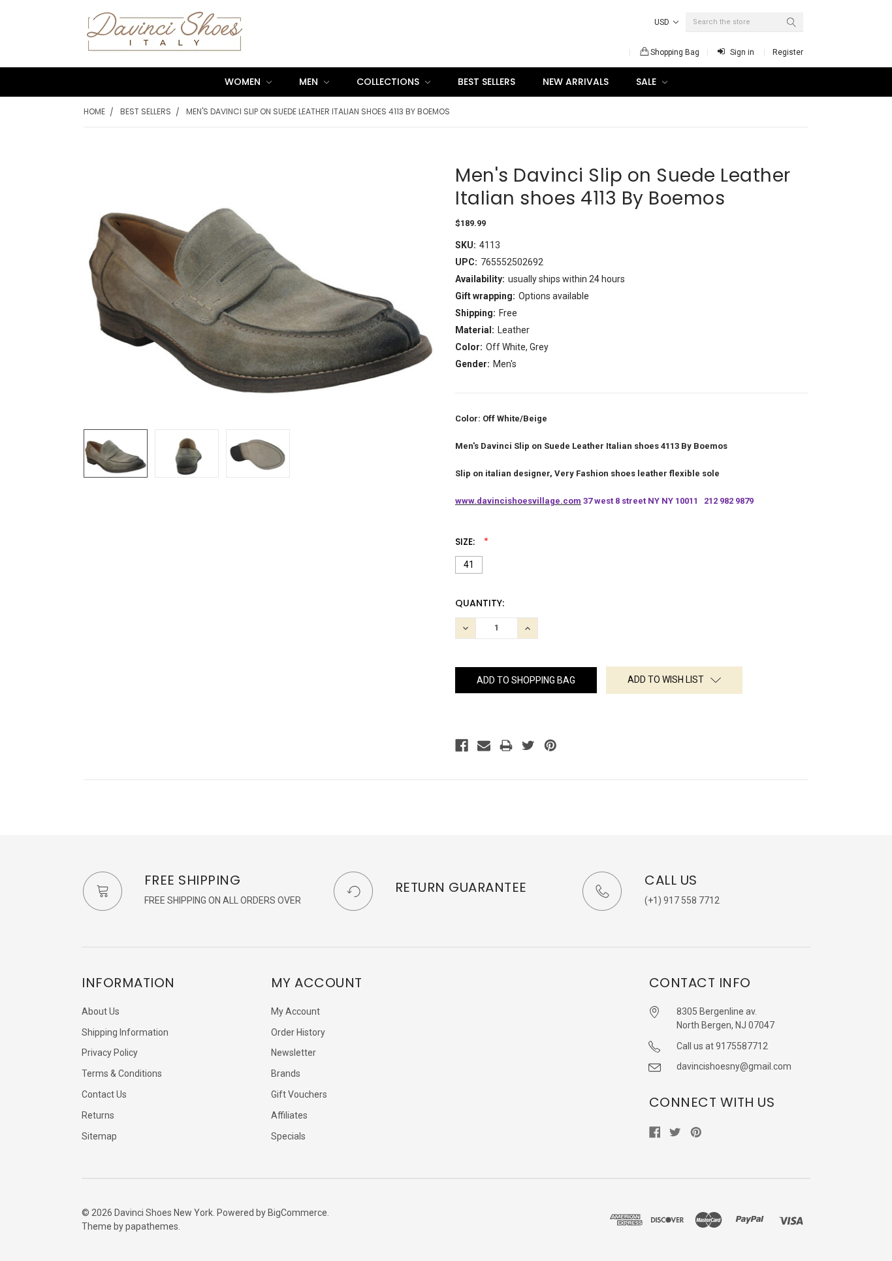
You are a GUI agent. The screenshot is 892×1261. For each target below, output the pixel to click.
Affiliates (289, 1115)
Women (244, 81)
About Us (100, 1011)
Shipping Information (125, 1032)
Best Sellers (486, 81)
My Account (295, 1011)
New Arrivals (576, 81)
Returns (98, 1115)
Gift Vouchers (299, 1094)
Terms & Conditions (122, 1073)
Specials (288, 1136)
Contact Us (104, 1094)
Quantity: (479, 603)
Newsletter (293, 1052)
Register (788, 52)
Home (94, 111)
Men (310, 81)
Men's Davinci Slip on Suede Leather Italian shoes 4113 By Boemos (318, 111)
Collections (389, 81)
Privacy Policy (110, 1052)
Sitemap (99, 1136)
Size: (466, 541)
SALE (647, 81)
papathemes (151, 1226)
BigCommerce (297, 1212)
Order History (298, 1032)
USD (662, 22)
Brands (285, 1073)
